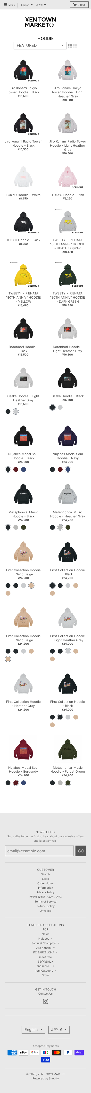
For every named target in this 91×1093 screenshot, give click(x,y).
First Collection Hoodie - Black (67, 572)
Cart (81, 5)
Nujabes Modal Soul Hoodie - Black (23, 456)
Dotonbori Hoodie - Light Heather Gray (67, 349)
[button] (8, 411)
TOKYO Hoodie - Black (23, 240)
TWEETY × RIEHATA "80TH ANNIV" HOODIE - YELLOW (23, 297)
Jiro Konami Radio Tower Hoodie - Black (23, 143)
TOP (45, 929)
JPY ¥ (39, 5)
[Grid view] (70, 46)
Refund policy (46, 906)
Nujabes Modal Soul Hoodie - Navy (68, 456)
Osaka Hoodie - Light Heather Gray (23, 398)
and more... (44, 966)
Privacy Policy (45, 892)
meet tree (45, 957)
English (25, 5)
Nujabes (43, 938)
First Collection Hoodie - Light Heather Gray (67, 638)
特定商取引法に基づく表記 (46, 897)
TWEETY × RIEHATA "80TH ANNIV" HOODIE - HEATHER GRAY (67, 244)
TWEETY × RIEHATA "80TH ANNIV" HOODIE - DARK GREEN (67, 297)
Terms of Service (46, 901)
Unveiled (45, 910)
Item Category (44, 970)
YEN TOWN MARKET (51, 1074)
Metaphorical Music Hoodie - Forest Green (67, 770)
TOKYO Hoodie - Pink (67, 195)
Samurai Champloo (44, 943)
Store (45, 878)
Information (45, 887)
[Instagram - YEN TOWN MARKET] (46, 1001)
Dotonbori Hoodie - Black (23, 349)
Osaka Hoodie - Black (67, 396)
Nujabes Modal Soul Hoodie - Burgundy (23, 770)
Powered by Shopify (46, 1078)
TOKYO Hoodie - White (23, 195)
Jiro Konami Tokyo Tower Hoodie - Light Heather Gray (67, 92)
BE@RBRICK (45, 961)
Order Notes (45, 883)
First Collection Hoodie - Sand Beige (23, 572)
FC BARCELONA (43, 952)
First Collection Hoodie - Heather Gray (23, 704)
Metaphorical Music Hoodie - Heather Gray (67, 514)
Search (45, 874)
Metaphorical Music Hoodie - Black (23, 514)
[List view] (75, 46)
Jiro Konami (43, 948)
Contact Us (45, 993)
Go (81, 850)
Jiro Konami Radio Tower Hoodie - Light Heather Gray (67, 145)
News (45, 934)
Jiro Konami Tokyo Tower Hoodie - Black (23, 90)
